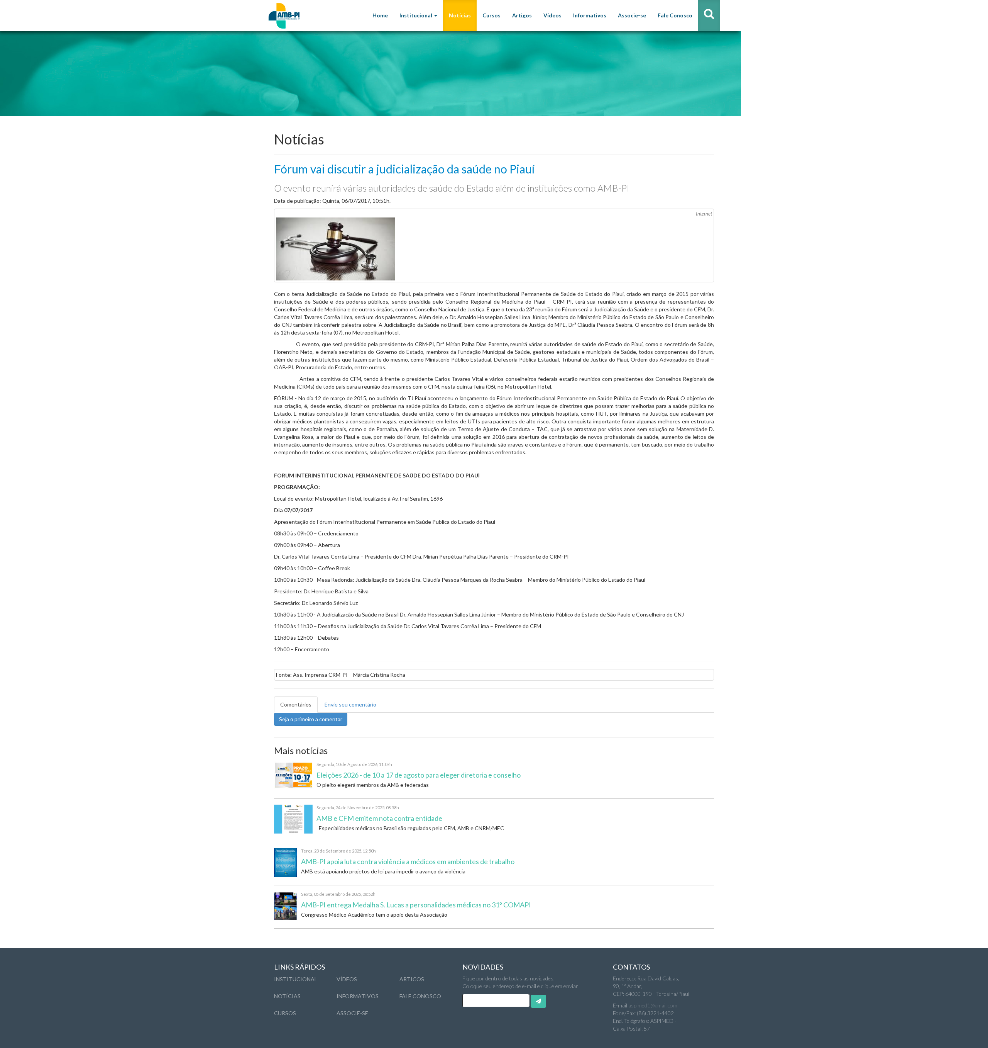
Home (380, 15)
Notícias (460, 15)
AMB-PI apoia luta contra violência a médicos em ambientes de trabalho (407, 861)
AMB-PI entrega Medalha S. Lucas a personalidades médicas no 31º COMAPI (416, 904)
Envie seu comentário (350, 704)
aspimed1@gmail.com (652, 1005)
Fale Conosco (675, 15)
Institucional (295, 979)
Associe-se (632, 15)
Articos (411, 979)
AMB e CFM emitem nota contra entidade (379, 818)
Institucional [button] (416, 15)
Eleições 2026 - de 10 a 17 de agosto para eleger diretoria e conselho (418, 775)
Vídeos (552, 15)
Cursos (491, 15)
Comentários (295, 704)
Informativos (589, 15)
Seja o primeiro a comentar (310, 719)
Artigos (522, 15)
